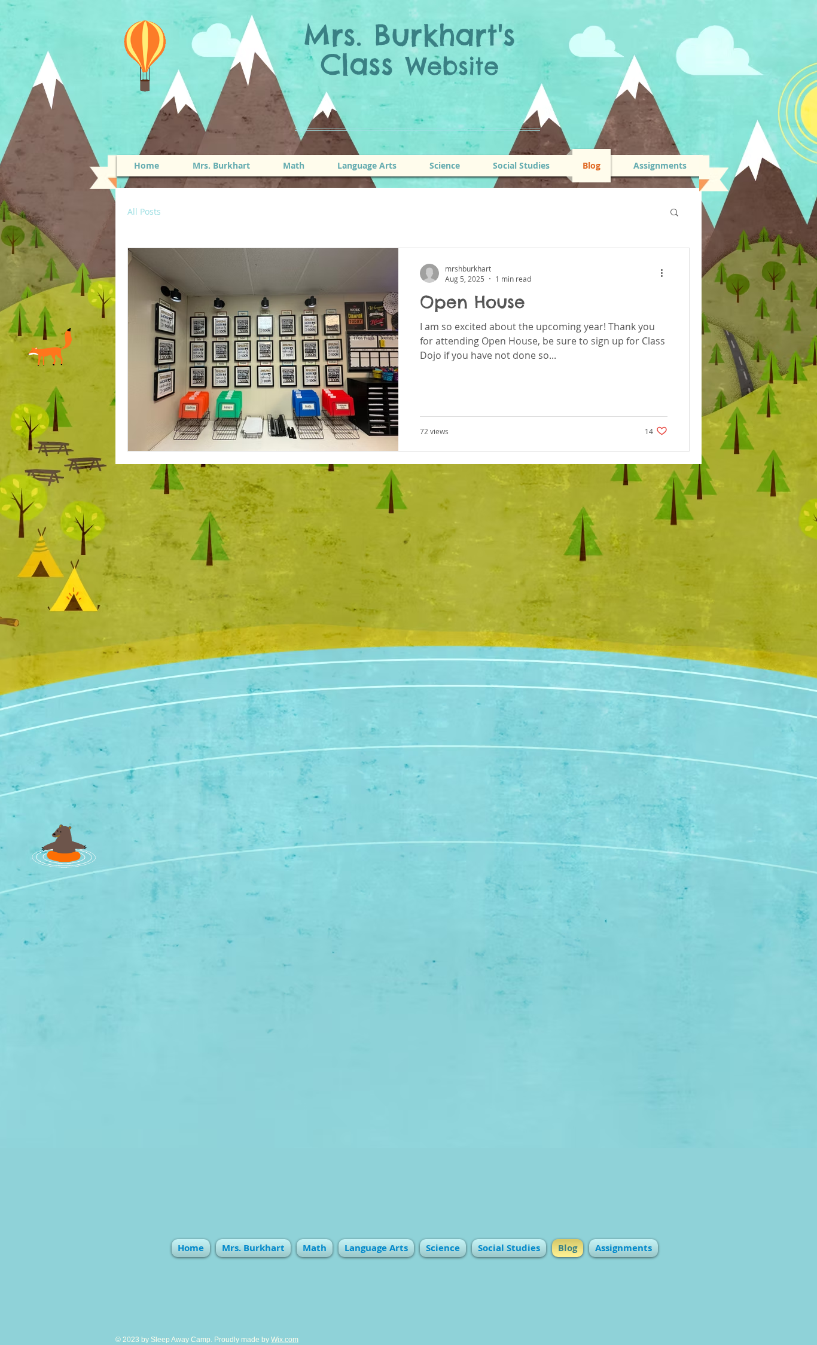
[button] (674, 213)
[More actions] (666, 273)
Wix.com (284, 1339)
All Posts (144, 211)
